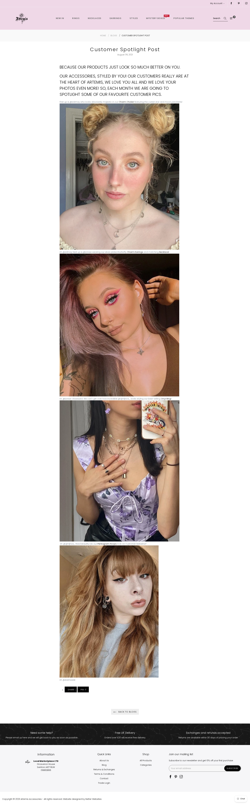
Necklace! (164, 252)
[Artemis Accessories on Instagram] (246, 3)
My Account (216, 3)
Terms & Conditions (104, 774)
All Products (146, 760)
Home (103, 35)
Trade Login (104, 783)
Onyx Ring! (166, 398)
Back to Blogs (127, 711)
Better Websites (94, 799)
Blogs (114, 35)
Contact (104, 778)
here (24, 737)
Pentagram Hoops (107, 543)
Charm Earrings (135, 252)
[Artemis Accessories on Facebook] (231, 3)
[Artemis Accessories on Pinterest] (238, 3)
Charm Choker (126, 101)
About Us (104, 760)
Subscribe (232, 768)
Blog (104, 765)
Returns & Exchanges (104, 769)
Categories (146, 765)
